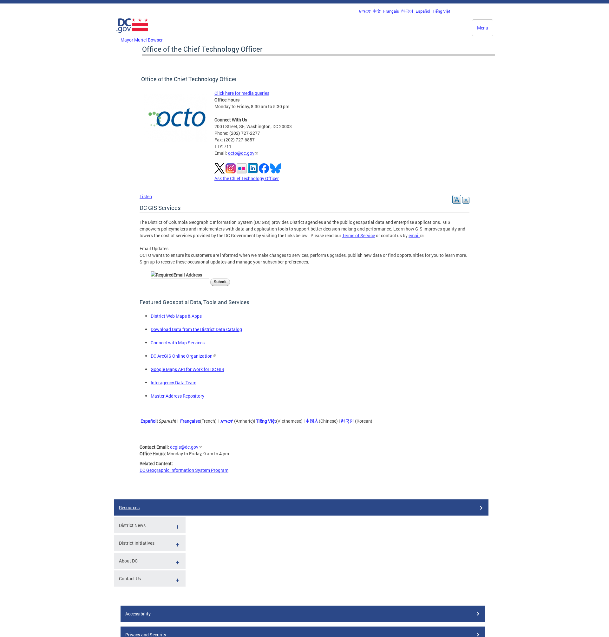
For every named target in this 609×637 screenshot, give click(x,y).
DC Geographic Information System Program (184, 470)
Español (423, 11)
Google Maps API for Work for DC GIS (187, 369)
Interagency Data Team (173, 383)
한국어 (407, 11)
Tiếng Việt (441, 11)
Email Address (188, 275)
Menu (482, 28)
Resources (129, 507)
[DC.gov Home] (132, 34)
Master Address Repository (177, 396)
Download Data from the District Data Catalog (196, 329)
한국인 (347, 421)
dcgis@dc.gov (184, 447)
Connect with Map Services (178, 343)
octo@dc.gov (241, 153)
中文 (377, 11)
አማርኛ (365, 11)
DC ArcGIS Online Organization (182, 356)
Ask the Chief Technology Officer (246, 178)
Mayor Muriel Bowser (142, 40)
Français (391, 11)
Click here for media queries (241, 93)
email (414, 235)
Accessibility (138, 614)
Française (190, 421)
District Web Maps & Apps (176, 316)
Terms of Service (358, 235)
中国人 (312, 421)
